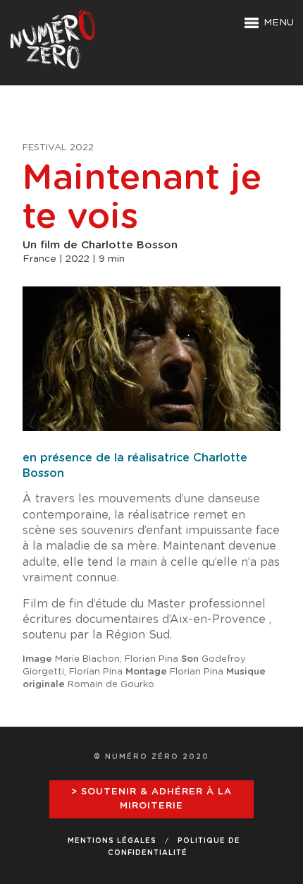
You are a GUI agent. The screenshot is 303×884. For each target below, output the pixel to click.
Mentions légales (112, 840)
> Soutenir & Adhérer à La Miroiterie (151, 799)
